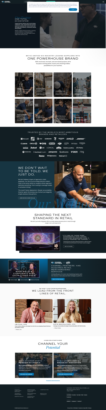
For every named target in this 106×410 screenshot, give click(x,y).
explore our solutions (65, 374)
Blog (82, 394)
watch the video (69, 246)
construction (44, 389)
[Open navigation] (103, 2)
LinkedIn (68, 401)
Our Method (69, 394)
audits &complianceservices (18, 390)
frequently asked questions (53, 380)
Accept (73, 9)
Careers (85, 394)
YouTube (79, 401)
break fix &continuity (43, 394)
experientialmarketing (31, 397)
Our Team (78, 394)
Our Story (74, 394)
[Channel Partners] (17, 2)
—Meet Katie (57, 328)
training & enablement (18, 394)
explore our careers (26, 374)
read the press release (58, 279)
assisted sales (19, 396)
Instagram (74, 401)
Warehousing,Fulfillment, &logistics (31, 390)
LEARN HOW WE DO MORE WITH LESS (27, 198)
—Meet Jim (18, 329)
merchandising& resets (31, 394)
